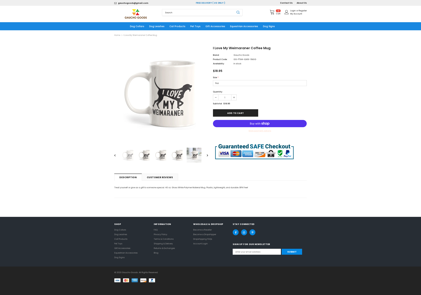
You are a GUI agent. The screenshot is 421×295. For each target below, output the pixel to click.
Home (117, 35)
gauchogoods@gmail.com (133, 3)
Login (293, 10)
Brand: (216, 55)
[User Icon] (286, 12)
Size (216, 77)
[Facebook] (236, 232)
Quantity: (218, 91)
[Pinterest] (252, 232)
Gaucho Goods (241, 55)
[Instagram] (244, 232)
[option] (161, 94)
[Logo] (135, 14)
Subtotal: (217, 103)
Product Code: (220, 59)
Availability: (218, 63)
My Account (296, 13)
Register (303, 10)
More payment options (260, 130)
